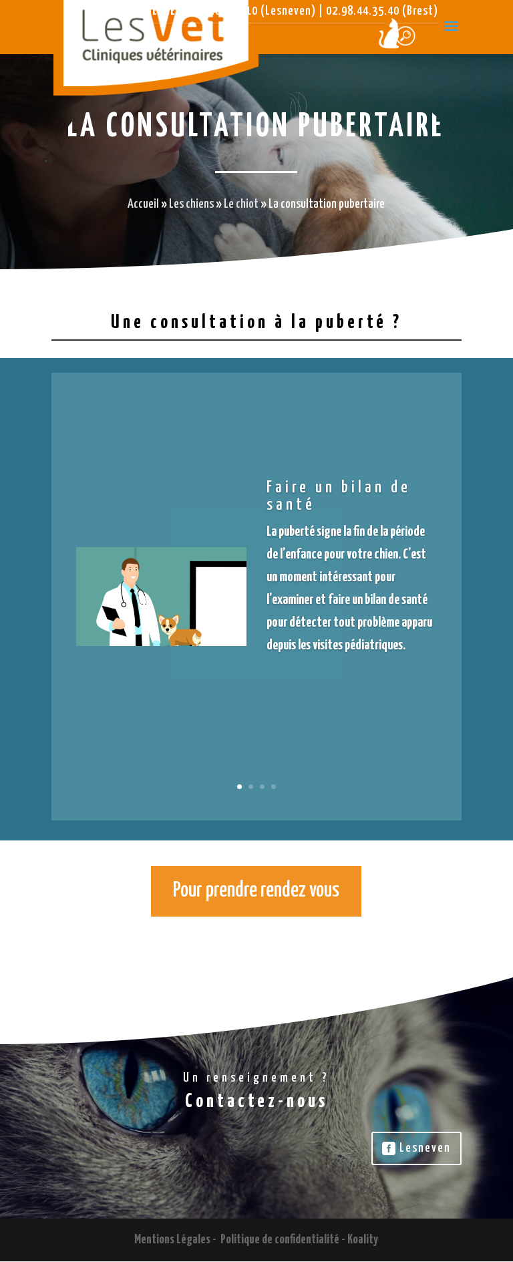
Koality (362, 1239)
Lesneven (425, 1148)
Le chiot (241, 204)
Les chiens (191, 204)
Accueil (143, 204)
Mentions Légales (172, 1239)
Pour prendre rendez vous (256, 891)
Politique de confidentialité (279, 1239)
